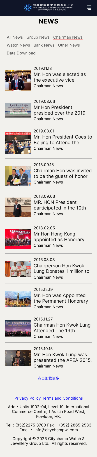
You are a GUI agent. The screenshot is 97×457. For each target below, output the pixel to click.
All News (15, 37)
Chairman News (68, 37)
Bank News (44, 45)
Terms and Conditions (62, 398)
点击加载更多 (48, 378)
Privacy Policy (27, 398)
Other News (69, 45)
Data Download (21, 53)
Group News (38, 37)
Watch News (18, 45)
